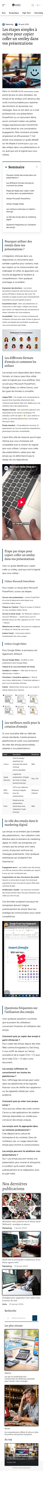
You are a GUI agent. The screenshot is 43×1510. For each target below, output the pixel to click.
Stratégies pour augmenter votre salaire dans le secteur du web (21, 1299)
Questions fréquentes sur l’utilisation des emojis (21, 226)
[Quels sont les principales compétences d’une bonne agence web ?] (21, 1244)
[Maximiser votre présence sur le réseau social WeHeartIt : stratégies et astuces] (21, 1206)
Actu (4, 1304)
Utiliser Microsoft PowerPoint (18, 198)
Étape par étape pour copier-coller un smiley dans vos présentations (20, 192)
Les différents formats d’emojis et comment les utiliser (20, 184)
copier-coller (33, 144)
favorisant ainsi (33, 322)
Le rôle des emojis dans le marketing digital (21, 218)
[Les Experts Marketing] (16, 5)
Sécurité (7, 1428)
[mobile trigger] (4, 5)
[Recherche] (32, 5)
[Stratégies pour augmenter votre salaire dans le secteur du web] (21, 1282)
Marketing (7, 1228)
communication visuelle (31, 91)
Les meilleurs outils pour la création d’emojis (20, 210)
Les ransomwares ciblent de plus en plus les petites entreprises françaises (21, 1433)
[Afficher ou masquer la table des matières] (31, 167)
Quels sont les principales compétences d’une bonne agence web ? (21, 1261)
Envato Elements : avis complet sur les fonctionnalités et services (21, 1457)
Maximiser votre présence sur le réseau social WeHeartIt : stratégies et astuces (21, 1223)
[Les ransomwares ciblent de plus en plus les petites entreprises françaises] (21, 1405)
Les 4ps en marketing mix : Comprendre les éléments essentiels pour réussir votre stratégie (20, 1378)
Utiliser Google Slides (15, 204)
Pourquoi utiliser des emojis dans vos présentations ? (21, 176)
